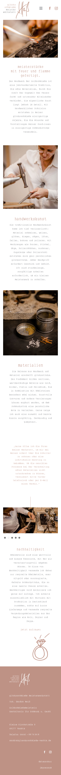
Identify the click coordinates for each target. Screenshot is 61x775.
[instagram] (56, 8)
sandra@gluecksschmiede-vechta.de (30, 740)
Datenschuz (45, 761)
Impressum (46, 768)
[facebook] (49, 8)
